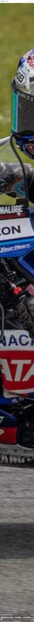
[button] (32, 1)
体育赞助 (18, 621)
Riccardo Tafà (4, 621)
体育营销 (15, 621)
